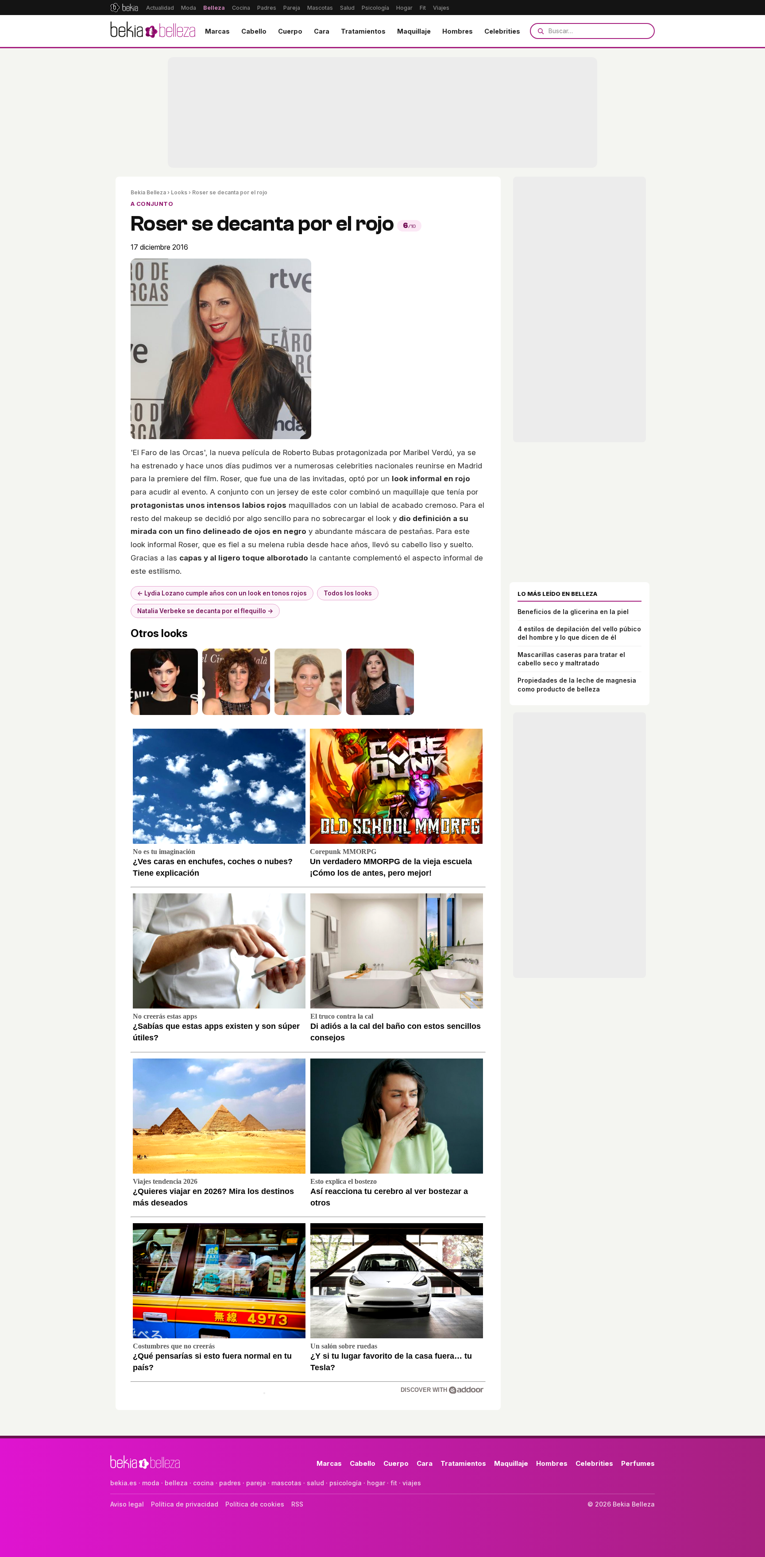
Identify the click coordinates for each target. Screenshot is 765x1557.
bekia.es (123, 1483)
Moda (188, 7)
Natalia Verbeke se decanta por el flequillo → (205, 610)
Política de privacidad (184, 1504)
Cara (321, 31)
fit (393, 1483)
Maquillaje (414, 31)
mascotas (286, 1483)
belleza (176, 1483)
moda (150, 1483)
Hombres (457, 31)
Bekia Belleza (148, 192)
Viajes (441, 7)
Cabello (254, 31)
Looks (179, 192)
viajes (411, 1483)
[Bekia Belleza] (152, 31)
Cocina (241, 7)
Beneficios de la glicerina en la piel (573, 611)
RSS (297, 1504)
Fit (423, 7)
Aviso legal (127, 1504)
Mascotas (320, 7)
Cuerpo (290, 31)
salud (315, 1483)
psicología (345, 1483)
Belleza (214, 7)
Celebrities (502, 31)
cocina (203, 1483)
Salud (347, 7)
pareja (256, 1483)
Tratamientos (363, 31)
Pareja (291, 7)
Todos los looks (348, 593)
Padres (266, 7)
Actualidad (160, 7)
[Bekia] (124, 7)
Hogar (404, 7)
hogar (376, 1483)
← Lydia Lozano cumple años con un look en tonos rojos (222, 593)
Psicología (375, 7)
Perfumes (638, 1463)
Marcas (217, 31)
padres (230, 1483)
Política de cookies (254, 1504)
